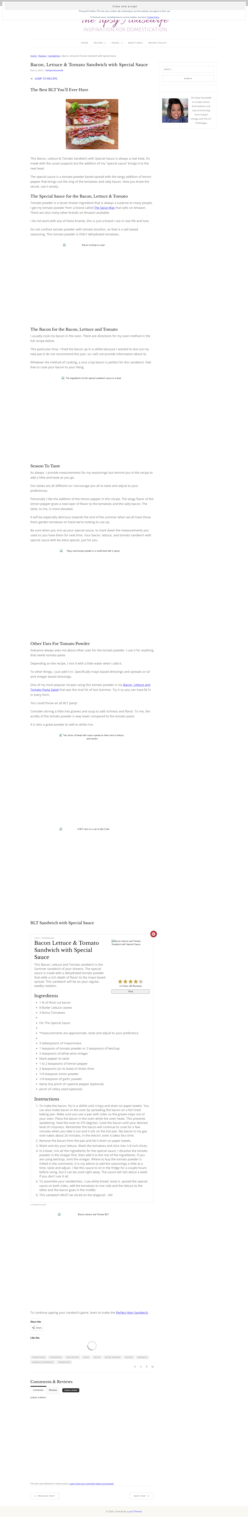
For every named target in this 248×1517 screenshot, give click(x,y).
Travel (115, 43)
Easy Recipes (72, 1357)
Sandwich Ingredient (42, 1362)
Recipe (97, 1357)
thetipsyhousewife (54, 70)
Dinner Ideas (38, 1357)
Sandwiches (54, 55)
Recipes (98, 43)
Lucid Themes (134, 1511)
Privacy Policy (157, 43)
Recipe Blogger (112, 1357)
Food (86, 1357)
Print (130, 991)
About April (135, 43)
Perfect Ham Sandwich (132, 1313)
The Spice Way (104, 208)
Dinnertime (55, 1357)
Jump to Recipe (45, 78)
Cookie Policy (153, 17)
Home (84, 43)
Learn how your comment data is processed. (91, 1483)
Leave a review (70, 1390)
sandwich (142, 1357)
